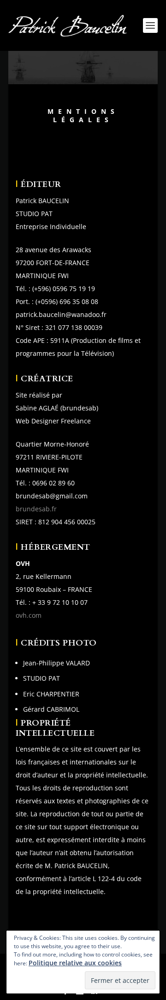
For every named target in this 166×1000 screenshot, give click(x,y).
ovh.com (29, 615)
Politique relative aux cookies (75, 962)
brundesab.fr (36, 508)
